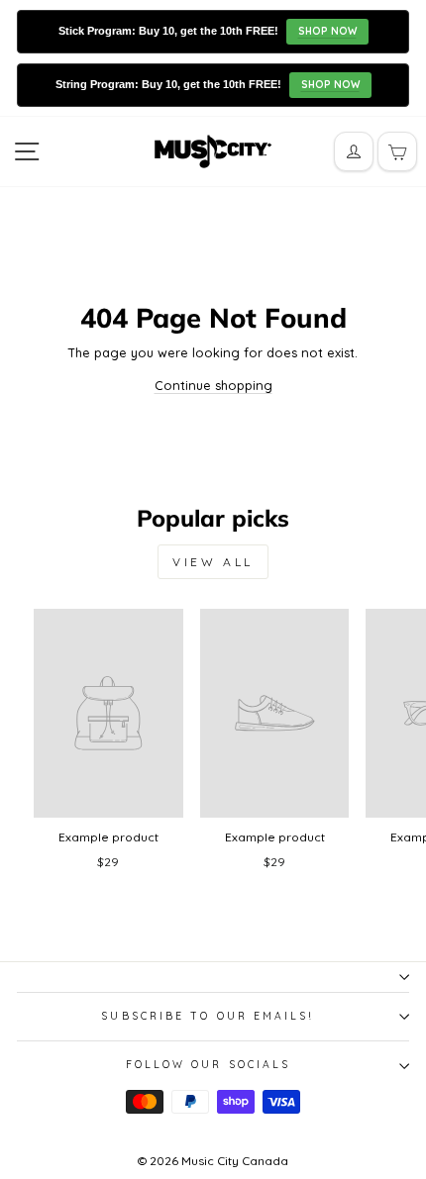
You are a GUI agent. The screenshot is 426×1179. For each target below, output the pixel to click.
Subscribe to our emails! (207, 1016)
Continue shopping (213, 385)
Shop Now (327, 31)
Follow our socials (208, 1064)
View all (213, 561)
